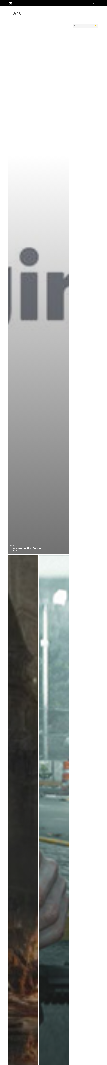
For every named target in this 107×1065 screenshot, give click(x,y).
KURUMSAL (81, 3)
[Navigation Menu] (98, 3)
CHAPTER (88, 3)
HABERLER (12, 545)
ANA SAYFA (74, 3)
